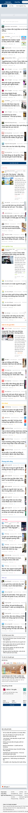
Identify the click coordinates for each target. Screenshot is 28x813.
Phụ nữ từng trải (8, 581)
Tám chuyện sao (8, 370)
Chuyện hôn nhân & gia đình (10, 143)
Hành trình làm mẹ (8, 213)
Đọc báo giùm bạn (8, 133)
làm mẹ (12, 791)
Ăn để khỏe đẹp (8, 407)
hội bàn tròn (21, 798)
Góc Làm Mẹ (7, 202)
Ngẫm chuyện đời (8, 465)
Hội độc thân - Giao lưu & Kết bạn (11, 26)
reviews (21, 795)
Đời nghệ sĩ (7, 359)
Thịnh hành (8, 2)
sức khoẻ (13, 797)
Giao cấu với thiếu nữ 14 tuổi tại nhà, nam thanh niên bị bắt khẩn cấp (13, 735)
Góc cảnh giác (7, 313)
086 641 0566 (22, 808)
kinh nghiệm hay (14, 793)
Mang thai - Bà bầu (8, 234)
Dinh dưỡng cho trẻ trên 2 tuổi (10, 171)
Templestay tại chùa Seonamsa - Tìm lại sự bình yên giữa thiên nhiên (13, 753)
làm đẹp (21, 791)
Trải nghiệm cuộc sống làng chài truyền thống (14, 762)
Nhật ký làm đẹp (8, 555)
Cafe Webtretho (7, 36)
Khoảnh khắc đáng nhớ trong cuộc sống (11, 122)
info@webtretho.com (10, 809)
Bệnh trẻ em (7, 417)
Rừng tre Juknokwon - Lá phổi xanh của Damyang (13, 746)
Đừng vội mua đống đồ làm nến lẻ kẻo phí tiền (14, 756)
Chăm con (7, 223)
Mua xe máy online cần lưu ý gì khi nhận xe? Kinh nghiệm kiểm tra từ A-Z (14, 644)
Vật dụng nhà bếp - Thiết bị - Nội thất (11, 58)
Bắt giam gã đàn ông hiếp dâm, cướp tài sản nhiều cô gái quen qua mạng (14, 652)
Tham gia (12, 705)
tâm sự (20, 793)
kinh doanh (21, 797)
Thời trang (7, 522)
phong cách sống (14, 798)
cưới (25, 791)
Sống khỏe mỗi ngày (9, 428)
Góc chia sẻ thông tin (9, 281)
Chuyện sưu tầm (8, 47)
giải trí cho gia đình (15, 795)
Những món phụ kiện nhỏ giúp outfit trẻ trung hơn (13, 742)
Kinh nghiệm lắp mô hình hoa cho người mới (14, 642)
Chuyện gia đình (8, 602)
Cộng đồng (17, 2)
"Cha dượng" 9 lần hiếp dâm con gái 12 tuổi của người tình (14, 739)
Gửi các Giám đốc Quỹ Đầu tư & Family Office (14, 732)
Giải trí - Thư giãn (8, 69)
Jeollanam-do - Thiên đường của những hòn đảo (14, 759)
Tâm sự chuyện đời (8, 592)
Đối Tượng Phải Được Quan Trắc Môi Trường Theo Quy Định (14, 749)
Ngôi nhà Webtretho (6, 795)
